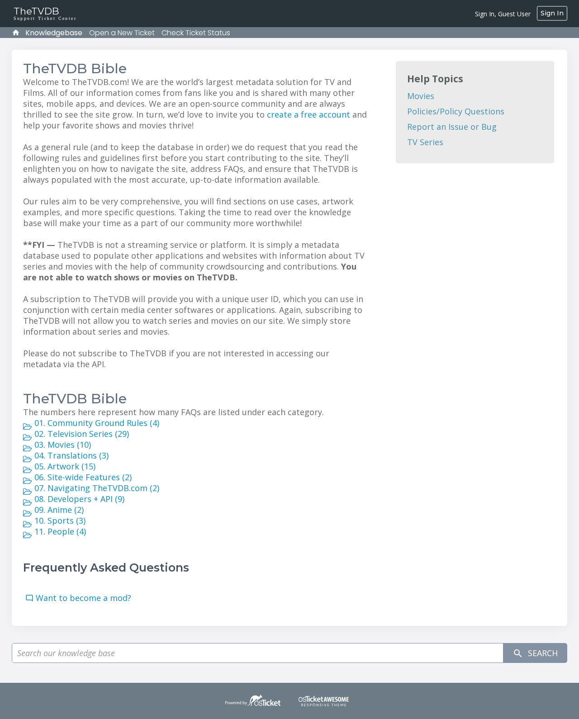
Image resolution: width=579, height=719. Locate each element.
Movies (420, 95)
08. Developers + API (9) (79, 498)
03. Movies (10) (62, 444)
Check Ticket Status (195, 33)
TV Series (425, 142)
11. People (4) (60, 531)
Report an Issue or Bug (452, 126)
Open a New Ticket (122, 33)
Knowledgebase (53, 33)
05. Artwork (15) (64, 466)
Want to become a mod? (86, 597)
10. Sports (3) (59, 520)
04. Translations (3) (71, 455)
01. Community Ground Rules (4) (96, 422)
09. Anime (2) (59, 509)
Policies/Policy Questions (455, 111)
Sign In (552, 13)
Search (542, 653)
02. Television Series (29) (81, 433)
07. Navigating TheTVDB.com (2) (96, 487)
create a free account (308, 114)
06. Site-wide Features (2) (83, 477)
